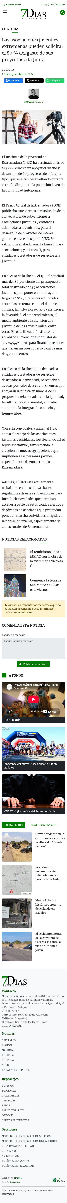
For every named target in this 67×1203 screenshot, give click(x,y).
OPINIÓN (7, 1115)
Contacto (9, 1150)
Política (8, 1055)
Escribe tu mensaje (13, 635)
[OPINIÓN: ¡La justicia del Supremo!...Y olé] (33, 791)
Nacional (8, 1050)
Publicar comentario (35, 664)
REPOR (6, 1105)
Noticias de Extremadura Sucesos (26, 1136)
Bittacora (15, 1182)
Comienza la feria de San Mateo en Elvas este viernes (45, 585)
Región (7, 1045)
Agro (5, 1065)
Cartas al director (15, 1120)
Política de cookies (16, 1160)
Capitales (9, 1040)
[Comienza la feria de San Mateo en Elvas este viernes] (15, 585)
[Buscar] (62, 12)
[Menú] (5, 12)
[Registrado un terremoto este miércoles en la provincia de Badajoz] (17, 880)
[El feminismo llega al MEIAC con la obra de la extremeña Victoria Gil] (15, 559)
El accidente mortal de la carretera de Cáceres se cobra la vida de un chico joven (48, 942)
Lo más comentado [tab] (42, 825)
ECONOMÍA (9, 1090)
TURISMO (8, 1085)
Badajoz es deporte (15, 1069)
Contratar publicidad (18, 1146)
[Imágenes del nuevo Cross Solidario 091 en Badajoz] (33, 744)
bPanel (17, 1177)
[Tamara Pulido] (33, 94)
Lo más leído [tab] (14, 825)
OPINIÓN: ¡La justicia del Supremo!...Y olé (29, 811)
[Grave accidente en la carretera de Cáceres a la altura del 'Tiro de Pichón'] (17, 847)
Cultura (10, 29)
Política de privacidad (18, 1165)
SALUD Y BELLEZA (13, 1110)
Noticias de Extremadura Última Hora (29, 1141)
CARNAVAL (9, 1100)
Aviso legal (10, 1155)
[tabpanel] (33, 898)
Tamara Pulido (33, 101)
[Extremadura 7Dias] (33, 14)
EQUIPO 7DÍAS (13, 720)
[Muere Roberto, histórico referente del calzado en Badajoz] (17, 913)
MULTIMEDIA (10, 1095)
